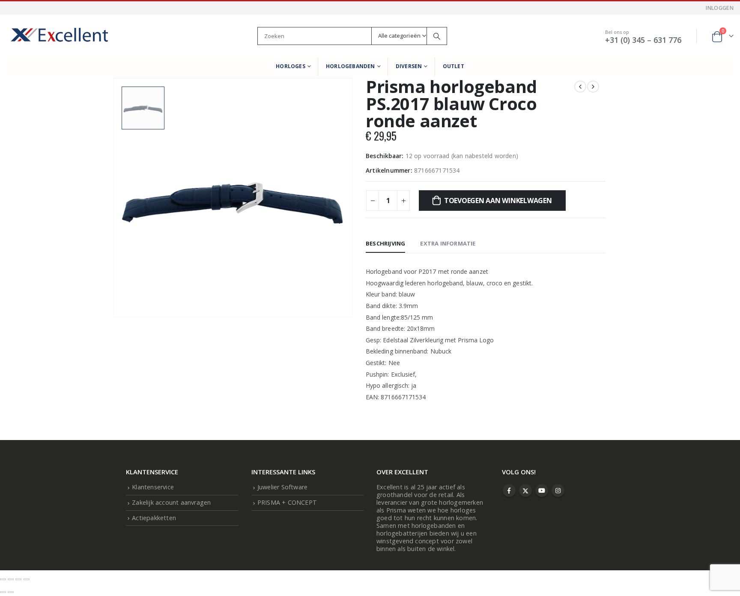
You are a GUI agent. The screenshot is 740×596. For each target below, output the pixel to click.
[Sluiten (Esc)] (27, 579)
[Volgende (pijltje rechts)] (11, 592)
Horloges (290, 66)
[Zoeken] (437, 36)
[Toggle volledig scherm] (11, 579)
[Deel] (18, 579)
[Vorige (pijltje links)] (3, 592)
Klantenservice (153, 487)
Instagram (558, 490)
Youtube (541, 490)
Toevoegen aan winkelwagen (498, 200)
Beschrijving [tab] (385, 243)
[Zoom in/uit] (3, 579)
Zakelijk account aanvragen (171, 502)
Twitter (525, 490)
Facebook (509, 490)
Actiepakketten (154, 518)
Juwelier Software (282, 487)
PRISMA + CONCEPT (287, 502)
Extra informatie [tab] (447, 243)
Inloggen (720, 8)
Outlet (453, 66)
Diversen (409, 66)
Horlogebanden (350, 66)
